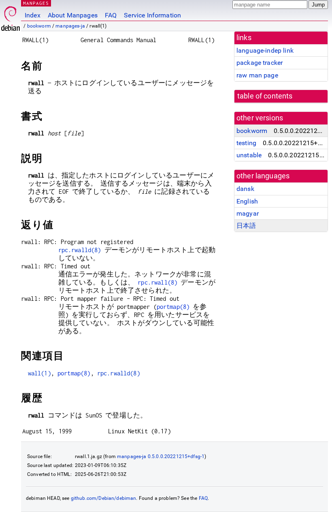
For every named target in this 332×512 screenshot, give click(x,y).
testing (246, 143)
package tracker (259, 62)
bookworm (39, 26)
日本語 (246, 225)
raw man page (257, 75)
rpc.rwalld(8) (79, 249)
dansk (245, 189)
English (247, 201)
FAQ (111, 15)
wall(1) (39, 373)
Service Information (152, 15)
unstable (249, 155)
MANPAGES (36, 3)
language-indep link (265, 50)
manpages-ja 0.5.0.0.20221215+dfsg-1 (160, 456)
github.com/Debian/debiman (103, 498)
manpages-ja (70, 26)
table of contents (265, 96)
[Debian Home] (10, 16)
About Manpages (73, 15)
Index (32, 15)
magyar (247, 213)
